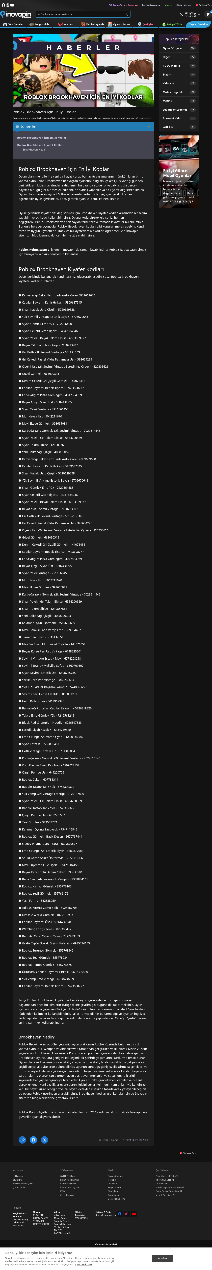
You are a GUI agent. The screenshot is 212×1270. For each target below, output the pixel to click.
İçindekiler (28, 127)
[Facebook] (119, 1214)
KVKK (62, 1191)
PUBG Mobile (171, 66)
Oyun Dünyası (172, 48)
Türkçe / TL (204, 5)
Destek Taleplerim (116, 1198)
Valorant (168, 83)
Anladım (162, 1258)
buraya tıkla (32, 254)
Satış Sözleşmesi (68, 1183)
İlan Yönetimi (114, 1195)
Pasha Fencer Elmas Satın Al (169, 1191)
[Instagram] (127, 1214)
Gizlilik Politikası (67, 1176)
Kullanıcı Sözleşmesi (69, 1179)
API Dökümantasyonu (22, 1183)
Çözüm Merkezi (20, 1187)
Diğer (166, 57)
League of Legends (175, 109)
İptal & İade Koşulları (70, 1187)
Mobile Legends (173, 92)
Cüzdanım (112, 1183)
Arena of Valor (172, 118)
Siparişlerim (113, 1191)
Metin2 (167, 101)
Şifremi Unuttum (115, 1176)
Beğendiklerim (114, 1187)
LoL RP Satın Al (162, 1183)
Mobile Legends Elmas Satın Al (170, 1187)
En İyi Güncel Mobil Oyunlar (177, 173)
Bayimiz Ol (17, 1179)
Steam (167, 74)
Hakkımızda (18, 1176)
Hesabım (112, 1179)
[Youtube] (134, 1214)
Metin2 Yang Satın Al (165, 1195)
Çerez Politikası (67, 1195)
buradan (60, 1112)
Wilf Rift (168, 127)
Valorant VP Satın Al (165, 1179)
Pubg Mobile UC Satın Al (167, 1176)
